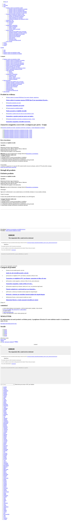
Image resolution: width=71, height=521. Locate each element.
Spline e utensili (12, 27)
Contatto (5, 44)
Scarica (5, 45)
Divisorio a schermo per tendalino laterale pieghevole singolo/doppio (25, 294)
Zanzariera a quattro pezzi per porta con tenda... (20, 116)
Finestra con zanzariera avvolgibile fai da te (15, 229)
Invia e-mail (3, 339)
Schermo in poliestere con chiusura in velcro (18, 19)
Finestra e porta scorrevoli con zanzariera (18, 12)
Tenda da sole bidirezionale (15, 35)
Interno (10, 24)
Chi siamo (5, 5)
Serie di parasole (9, 30)
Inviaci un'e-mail (4, 167)
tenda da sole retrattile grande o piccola (17, 273)
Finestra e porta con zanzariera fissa (16, 10)
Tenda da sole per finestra (14, 36)
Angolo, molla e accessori (14, 29)
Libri (4, 6)
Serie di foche (9, 41)
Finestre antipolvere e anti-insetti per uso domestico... (21, 289)
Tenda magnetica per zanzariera (16, 17)
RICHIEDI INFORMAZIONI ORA (9, 323)
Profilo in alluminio (13, 26)
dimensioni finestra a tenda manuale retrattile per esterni (22, 300)
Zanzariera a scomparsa (32, 153)
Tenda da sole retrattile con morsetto (17, 34)
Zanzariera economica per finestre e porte (15, 14)
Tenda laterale (12, 37)
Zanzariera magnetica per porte (15, 105)
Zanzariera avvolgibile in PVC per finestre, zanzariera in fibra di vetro (26, 278)
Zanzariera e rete (9, 20)
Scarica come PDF (12, 167)
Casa (4, 4)
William (2, 340)
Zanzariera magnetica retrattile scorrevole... (18, 121)
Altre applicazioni (10, 21)
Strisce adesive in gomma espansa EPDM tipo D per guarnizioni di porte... (27, 100)
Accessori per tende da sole (15, 40)
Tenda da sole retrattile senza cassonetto (17, 31)
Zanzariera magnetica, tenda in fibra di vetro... (19, 283)
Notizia (5, 42)
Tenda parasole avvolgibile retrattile (16, 111)
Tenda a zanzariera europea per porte (17, 15)
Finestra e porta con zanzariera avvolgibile (18, 9)
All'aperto (11, 22)
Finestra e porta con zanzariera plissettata (18, 11)
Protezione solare (12, 39)
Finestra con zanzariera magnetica (16, 16)
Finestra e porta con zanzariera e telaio (14, 7)
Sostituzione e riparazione (11, 25)
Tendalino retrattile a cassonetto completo (18, 32)
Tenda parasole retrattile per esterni (13, 230)
